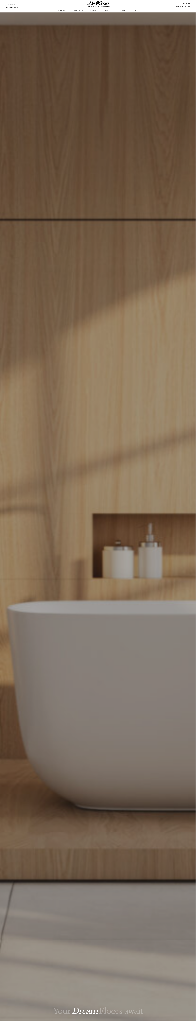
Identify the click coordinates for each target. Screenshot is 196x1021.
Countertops (78, 10)
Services (93, 10)
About (107, 10)
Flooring (61, 10)
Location (121, 10)
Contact (135, 10)
